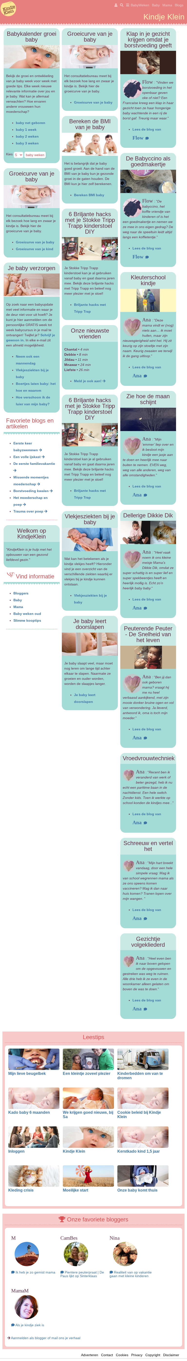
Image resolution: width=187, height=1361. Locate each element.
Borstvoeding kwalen (31, 491)
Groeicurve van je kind (34, 249)
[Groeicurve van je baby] (90, 56)
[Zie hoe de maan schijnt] (148, 419)
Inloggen (16, 1151)
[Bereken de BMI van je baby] (90, 144)
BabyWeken (140, 5)
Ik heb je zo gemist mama (35, 1272)
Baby (156, 5)
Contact (107, 1355)
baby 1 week (26, 130)
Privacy (136, 1355)
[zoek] (120, 5)
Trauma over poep (28, 511)
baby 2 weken (27, 136)
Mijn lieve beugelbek (27, 1073)
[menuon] (126, 5)
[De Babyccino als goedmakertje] (148, 181)
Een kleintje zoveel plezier (86, 1073)
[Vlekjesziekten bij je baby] (90, 539)
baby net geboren (30, 123)
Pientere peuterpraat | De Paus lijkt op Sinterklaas (82, 1274)
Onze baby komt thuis (137, 1190)
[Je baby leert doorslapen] (90, 644)
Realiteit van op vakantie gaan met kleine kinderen (131, 1274)
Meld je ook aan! (88, 381)
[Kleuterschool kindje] (148, 300)
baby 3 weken (27, 143)
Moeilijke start (75, 1190)
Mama (167, 5)
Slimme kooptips (27, 620)
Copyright (152, 1355)
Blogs (179, 5)
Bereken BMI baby (89, 195)
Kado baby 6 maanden (29, 1112)
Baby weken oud (27, 614)
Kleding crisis (21, 1190)
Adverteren (89, 1355)
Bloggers (20, 593)
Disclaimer (172, 1355)
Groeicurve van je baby (35, 242)
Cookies (122, 1355)
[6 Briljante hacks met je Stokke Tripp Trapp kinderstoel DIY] (90, 248)
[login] (115, 5)
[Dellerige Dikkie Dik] (148, 532)
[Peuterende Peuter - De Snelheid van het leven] (148, 657)
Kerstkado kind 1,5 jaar (138, 1151)
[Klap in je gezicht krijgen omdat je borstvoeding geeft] (148, 62)
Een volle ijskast (27, 457)
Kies (9, 154)
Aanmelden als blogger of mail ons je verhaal (45, 1338)
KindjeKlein (8, 9)
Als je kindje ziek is (29, 1325)
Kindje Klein (74, 1151)
